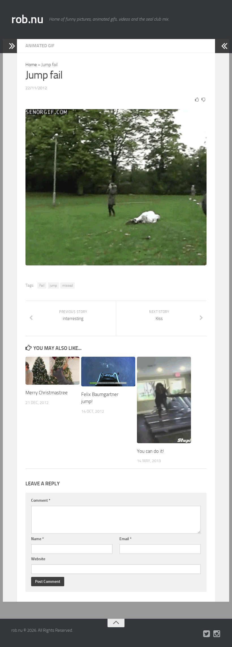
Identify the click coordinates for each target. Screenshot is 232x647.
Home (31, 64)
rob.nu (27, 19)
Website (38, 559)
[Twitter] (206, 634)
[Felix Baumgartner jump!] (108, 371)
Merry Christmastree (46, 392)
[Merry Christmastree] (52, 371)
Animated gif (39, 45)
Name (37, 538)
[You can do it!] (164, 400)
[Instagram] (217, 634)
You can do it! (150, 451)
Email (125, 538)
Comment (40, 500)
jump (53, 285)
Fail (41, 285)
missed (67, 285)
